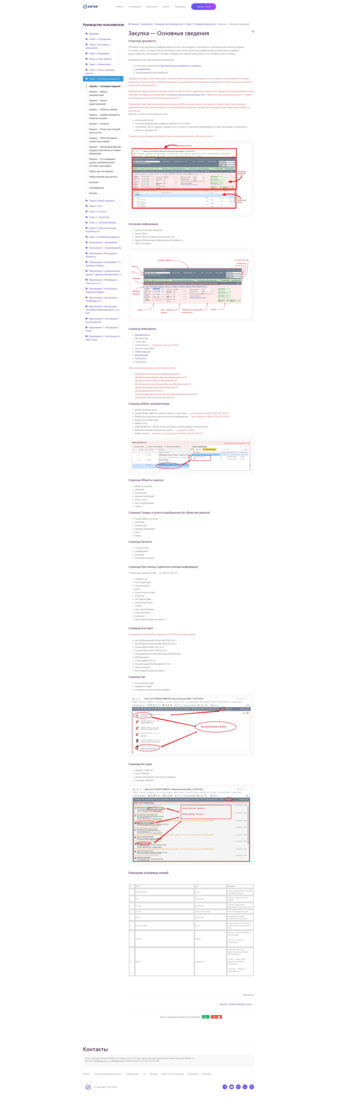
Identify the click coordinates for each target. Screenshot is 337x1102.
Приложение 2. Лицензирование (105, 247)
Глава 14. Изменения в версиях (104, 236)
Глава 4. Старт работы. (100, 59)
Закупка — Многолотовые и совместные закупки (103, 140)
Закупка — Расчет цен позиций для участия (104, 131)
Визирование (141, 355)
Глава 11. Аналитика (99, 217)
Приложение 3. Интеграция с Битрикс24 (102, 255)
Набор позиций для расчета (103, 176)
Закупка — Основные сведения (104, 86)
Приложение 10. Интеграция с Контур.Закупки (102, 320)
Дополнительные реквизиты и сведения (180, 65)
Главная (119, 6)
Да (205, 1016)
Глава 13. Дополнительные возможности (101, 230)
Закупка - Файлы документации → (236, 1004)
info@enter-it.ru (101, 1061)
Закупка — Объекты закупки (103, 109)
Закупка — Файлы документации (98, 93)
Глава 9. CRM (95, 206)
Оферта (86, 1074)
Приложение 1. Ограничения (103, 242)
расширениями (142, 69)
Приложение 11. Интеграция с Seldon (102, 329)
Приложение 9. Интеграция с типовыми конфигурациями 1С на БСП (102, 309)
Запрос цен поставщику (101, 171)
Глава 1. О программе (100, 39)
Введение (94, 33)
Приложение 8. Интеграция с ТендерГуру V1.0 (102, 299)
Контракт (94, 182)
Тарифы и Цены (204, 6)
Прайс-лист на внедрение (173, 1074)
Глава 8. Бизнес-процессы (102, 200)
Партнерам (207, 1074)
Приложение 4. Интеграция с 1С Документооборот (103, 264)
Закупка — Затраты (99, 123)
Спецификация (96, 187)
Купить (166, 6)
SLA (144, 1074)
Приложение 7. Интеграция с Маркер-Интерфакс (102, 290)
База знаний (152, 6)
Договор (154, 1074)
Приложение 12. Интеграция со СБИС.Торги (103, 338)
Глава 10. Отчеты (97, 211)
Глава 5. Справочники (100, 64)
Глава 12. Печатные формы (102, 222)
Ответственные (143, 351)
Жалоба (93, 193)
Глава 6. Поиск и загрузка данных (100, 71)
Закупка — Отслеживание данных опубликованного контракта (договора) (102, 162)
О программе (134, 6)
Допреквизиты (142, 334)
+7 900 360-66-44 (116, 1061)
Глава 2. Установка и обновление (98, 46)
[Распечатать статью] (253, 31)
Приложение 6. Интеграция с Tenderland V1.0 (102, 281)
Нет (216, 1016)
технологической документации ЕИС (186, 94)
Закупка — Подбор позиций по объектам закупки (104, 116)
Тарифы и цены (132, 1074)
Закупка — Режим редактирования (98, 102)
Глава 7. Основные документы (104, 78)
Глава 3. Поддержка (99, 53)
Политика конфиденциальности (108, 1074)
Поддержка (180, 6)
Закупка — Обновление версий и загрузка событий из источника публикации (105, 150)
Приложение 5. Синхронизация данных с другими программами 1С (103, 273)
